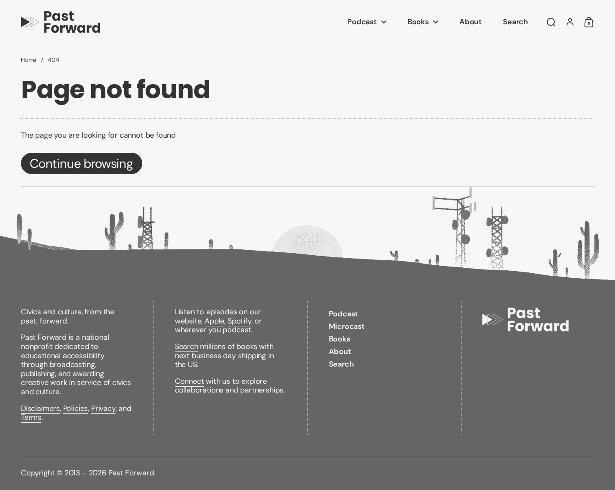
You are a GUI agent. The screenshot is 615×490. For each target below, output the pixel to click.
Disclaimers (40, 408)
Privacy (103, 408)
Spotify (239, 321)
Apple (214, 321)
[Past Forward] (60, 22)
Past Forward (131, 473)
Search (186, 346)
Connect (189, 381)
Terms (31, 417)
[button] (551, 22)
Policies (75, 408)
